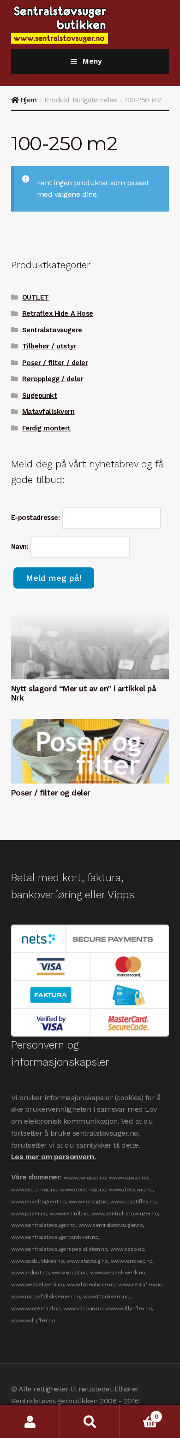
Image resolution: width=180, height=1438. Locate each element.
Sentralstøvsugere (52, 330)
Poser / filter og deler (50, 792)
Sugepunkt (39, 395)
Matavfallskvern (48, 411)
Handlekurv (139, 1413)
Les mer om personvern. (53, 1156)
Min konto (30, 1421)
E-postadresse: (36, 517)
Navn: (20, 546)
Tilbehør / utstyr (49, 346)
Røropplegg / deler (53, 379)
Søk (90, 1421)
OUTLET (35, 297)
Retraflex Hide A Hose (57, 313)
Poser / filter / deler (55, 363)
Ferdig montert (46, 428)
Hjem (29, 100)
